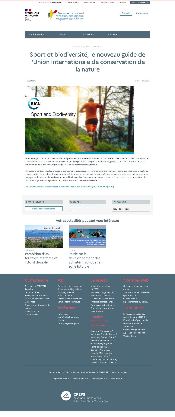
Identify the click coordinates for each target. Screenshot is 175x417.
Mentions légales (119, 372)
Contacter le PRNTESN (58, 372)
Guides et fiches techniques (70, 299)
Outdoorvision (89, 3)
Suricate (122, 3)
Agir (62, 34)
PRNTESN (95, 289)
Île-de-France (96, 340)
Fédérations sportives (100, 295)
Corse (111, 337)
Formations (63, 314)
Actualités (77, 46)
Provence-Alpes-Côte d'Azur (103, 362)
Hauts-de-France (98, 347)
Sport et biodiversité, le (91, 46)
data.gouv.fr (116, 379)
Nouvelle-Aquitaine (99, 356)
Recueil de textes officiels (36, 295)
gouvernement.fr (81, 379)
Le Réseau (113, 34)
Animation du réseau (100, 286)
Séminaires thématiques (69, 302)
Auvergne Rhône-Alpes (101, 331)
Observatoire (72, 3)
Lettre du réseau (32, 292)
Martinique (105, 350)
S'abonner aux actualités (43, 209)
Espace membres (140, 3)
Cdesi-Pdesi (30, 302)
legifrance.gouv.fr (61, 379)
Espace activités (65, 295)
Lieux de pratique (142, 81)
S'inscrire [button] (126, 13)
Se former (87, 34)
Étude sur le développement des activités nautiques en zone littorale (86, 260)
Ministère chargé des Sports (103, 292)
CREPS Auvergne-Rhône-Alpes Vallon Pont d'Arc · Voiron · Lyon (134, 333)
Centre (104, 337)
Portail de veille (107, 3)
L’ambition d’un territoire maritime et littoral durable (41, 258)
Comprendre (37, 34)
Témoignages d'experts (68, 323)
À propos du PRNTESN (35, 286)
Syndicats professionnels (102, 302)
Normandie (105, 353)
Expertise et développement (71, 286)
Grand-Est (108, 340)
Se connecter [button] (142, 13)
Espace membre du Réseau (135, 302)
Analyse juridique (66, 292)
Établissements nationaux (102, 299)
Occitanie (95, 359)
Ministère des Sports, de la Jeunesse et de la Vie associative (135, 323)
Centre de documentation (37, 299)
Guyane (107, 343)
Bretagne (95, 337)
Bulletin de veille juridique (70, 289)
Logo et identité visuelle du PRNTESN (90, 372)
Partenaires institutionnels (103, 305)
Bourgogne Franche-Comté (103, 334)
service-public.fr (99, 379)
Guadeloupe (96, 343)
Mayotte (94, 353)
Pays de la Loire (108, 359)
